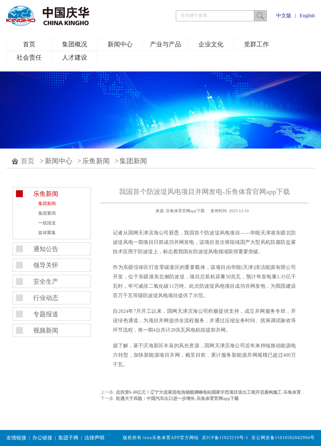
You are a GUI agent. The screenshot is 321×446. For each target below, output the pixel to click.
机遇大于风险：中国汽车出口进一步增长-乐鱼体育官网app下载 (177, 398)
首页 (29, 44)
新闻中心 (120, 44)
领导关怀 (45, 265)
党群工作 (256, 44)
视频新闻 (45, 330)
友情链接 (16, 437)
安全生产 (45, 281)
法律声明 (94, 437)
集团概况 (74, 44)
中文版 (283, 15)
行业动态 (45, 297)
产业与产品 (165, 44)
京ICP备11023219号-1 (225, 437)
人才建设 (74, 57)
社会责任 (29, 57)
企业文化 (211, 44)
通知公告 (45, 248)
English (307, 15)
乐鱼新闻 (96, 161)
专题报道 (45, 314)
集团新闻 (133, 161)
